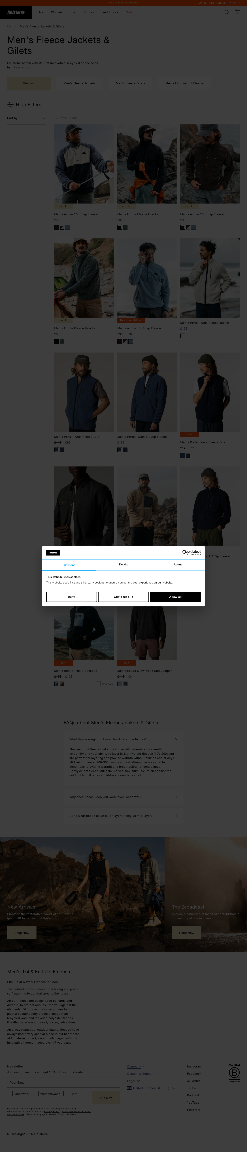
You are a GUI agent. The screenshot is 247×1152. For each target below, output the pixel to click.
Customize (121, 596)
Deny (71, 596)
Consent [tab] (69, 565)
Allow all (175, 596)
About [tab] (178, 564)
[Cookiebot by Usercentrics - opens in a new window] (185, 552)
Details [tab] (123, 564)
